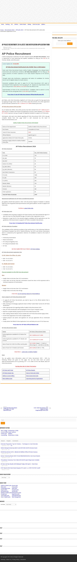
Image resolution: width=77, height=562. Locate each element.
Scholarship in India (13, 430)
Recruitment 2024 (9, 30)
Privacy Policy (15, 559)
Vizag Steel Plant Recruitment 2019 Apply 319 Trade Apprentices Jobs (10, 408)
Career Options (12, 432)
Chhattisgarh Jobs (5, 488)
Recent (3, 441)
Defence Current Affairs (9, 375)
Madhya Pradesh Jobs (6, 492)
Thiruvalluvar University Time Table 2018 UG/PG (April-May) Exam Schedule (20, 460)
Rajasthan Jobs (15, 494)
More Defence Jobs (7, 378)
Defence (16, 24)
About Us (8, 559)
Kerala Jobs (15, 491)
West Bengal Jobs (16, 497)
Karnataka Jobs (5, 491)
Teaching (7, 24)
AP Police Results (30, 370)
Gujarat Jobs (4, 490)
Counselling (4, 435)
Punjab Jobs (4, 494)
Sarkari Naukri (23, 24)
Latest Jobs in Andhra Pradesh (29, 352)
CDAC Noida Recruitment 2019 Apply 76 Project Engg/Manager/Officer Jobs (41, 408)
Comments (15, 441)
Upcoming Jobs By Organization (34, 378)
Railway (29, 24)
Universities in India (13, 435)
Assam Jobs (15, 485)
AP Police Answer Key (8, 373)
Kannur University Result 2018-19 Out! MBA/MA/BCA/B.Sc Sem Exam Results (20, 456)
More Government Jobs (32, 375)
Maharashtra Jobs (16, 492)
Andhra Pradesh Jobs (6, 485)
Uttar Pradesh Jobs (5, 497)
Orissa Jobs (15, 487)
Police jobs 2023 (41, 48)
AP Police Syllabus (35, 249)
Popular (9, 441)
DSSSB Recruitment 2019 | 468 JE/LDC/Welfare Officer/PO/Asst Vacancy (19, 452)
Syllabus (43, 24)
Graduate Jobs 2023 (33, 48)
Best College (4, 430)
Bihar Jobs (3, 487)
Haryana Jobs (15, 490)
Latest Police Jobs (28, 208)
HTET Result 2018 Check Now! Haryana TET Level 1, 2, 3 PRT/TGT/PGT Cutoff (20, 468)
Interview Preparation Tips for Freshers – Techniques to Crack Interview (19, 444)
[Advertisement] (18, 37)
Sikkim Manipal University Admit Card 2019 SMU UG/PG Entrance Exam (19, 448)
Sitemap (3, 559)
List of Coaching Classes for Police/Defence (29, 293)
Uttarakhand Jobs (16, 495)
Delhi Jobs (14, 488)
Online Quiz (4, 433)
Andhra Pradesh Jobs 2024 (22, 48)
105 (11, 445)
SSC (12, 24)
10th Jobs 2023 (19, 30)
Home (2, 24)
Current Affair (4, 432)
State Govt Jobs (36, 24)
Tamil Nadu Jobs (5, 495)
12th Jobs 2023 (13, 48)
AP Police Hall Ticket (8, 370)
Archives (3, 504)
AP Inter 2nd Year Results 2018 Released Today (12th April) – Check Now (19, 464)
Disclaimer (23, 559)
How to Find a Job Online (32, 373)
